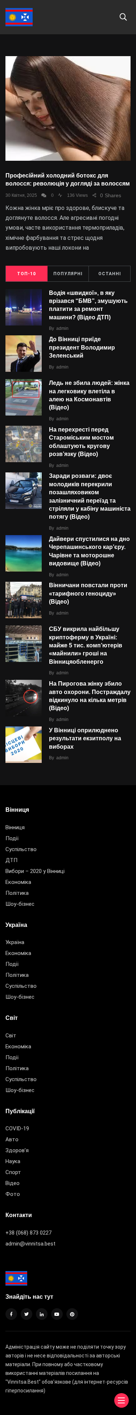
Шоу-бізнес (19, 904)
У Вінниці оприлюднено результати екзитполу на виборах (85, 738)
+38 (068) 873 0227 (28, 1232)
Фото (12, 1194)
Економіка (18, 882)
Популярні (68, 273)
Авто (11, 1139)
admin (62, 328)
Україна (14, 942)
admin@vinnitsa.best (30, 1243)
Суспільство (21, 849)
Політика (17, 893)
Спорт (13, 1172)
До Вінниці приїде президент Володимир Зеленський (82, 347)
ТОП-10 (26, 273)
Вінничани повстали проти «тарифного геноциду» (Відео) (88, 593)
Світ (10, 1035)
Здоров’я (17, 1150)
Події (11, 838)
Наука (12, 1161)
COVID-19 (17, 1128)
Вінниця (15, 827)
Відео (12, 1183)
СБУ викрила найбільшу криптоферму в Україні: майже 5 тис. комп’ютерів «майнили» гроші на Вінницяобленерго (85, 645)
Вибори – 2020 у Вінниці (35, 871)
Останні (109, 273)
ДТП (11, 860)
